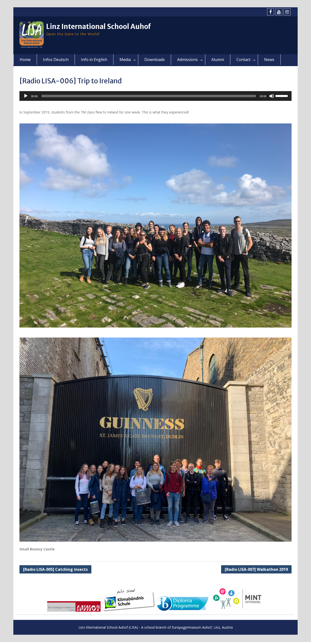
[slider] (282, 95)
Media (125, 59)
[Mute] (271, 96)
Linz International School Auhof (98, 26)
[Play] (25, 96)
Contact (243, 59)
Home (25, 59)
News (269, 59)
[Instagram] (287, 11)
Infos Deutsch (56, 59)
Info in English (94, 59)
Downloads (154, 59)
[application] (155, 96)
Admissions (187, 59)
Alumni (217, 59)
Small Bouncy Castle (37, 549)
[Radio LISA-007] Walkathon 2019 (256, 569)
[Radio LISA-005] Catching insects (55, 569)
